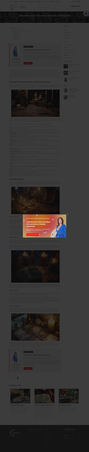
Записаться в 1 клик (32, 234)
